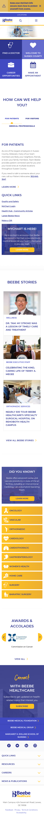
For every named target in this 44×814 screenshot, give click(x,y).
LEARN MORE (22, 250)
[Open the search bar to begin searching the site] (21, 21)
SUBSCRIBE (22, 706)
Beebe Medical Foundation (22, 721)
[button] (40, 6)
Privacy (17, 810)
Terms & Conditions (30, 810)
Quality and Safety (10, 201)
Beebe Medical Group (22, 727)
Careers (7, 772)
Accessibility (21, 813)
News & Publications (14, 781)
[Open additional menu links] (36, 21)
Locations (22, 15)
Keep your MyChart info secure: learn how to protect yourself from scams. (23, 6)
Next (40, 637)
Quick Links (8, 755)
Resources (8, 764)
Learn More (22, 498)
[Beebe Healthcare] (8, 23)
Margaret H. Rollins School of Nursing (22, 735)
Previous (4, 637)
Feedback (9, 810)
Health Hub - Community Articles (17, 211)
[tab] (12, 120)
